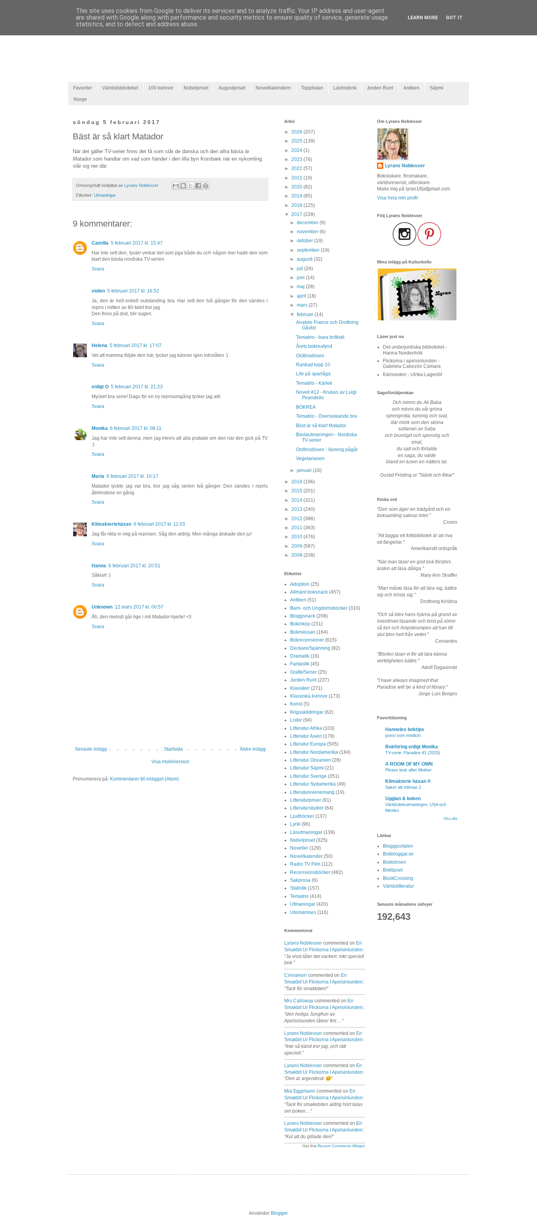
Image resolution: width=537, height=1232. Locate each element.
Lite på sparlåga (313, 374)
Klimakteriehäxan (111, 524)
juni (301, 277)
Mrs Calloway (298, 1001)
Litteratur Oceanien (310, 760)
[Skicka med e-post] (176, 186)
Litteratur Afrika (306, 728)
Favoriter (82, 88)
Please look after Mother (408, 770)
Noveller (299, 848)
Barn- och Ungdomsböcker (319, 608)
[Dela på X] (191, 186)
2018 (297, 205)
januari (305, 470)
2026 (297, 132)
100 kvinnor (160, 88)
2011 (297, 527)
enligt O (100, 386)
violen (98, 291)
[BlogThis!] (183, 186)
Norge (80, 99)
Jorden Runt (380, 88)
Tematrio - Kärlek (314, 383)
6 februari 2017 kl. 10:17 (132, 476)
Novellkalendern (273, 88)
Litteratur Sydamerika (313, 784)
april (302, 296)
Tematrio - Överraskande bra (326, 416)
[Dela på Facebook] (198, 186)
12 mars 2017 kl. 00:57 (139, 607)
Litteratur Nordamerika (314, 752)
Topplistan (312, 88)
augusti (305, 259)
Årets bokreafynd (314, 346)
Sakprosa (300, 880)
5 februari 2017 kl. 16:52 (133, 291)
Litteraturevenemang (312, 792)
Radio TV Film (305, 864)
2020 (297, 187)
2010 (297, 536)
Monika (100, 428)
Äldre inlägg (253, 749)
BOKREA (306, 407)
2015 (297, 491)
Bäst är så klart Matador (321, 425)
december (308, 222)
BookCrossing (398, 878)
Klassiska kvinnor (308, 696)
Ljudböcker (302, 816)
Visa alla (450, 819)
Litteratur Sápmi (307, 768)
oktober (305, 240)
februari (305, 314)
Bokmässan (302, 632)
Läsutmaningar (306, 832)
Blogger (279, 1213)
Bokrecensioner (307, 640)
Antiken (411, 88)
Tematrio (299, 896)
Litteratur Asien (306, 736)
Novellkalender (306, 856)
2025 (297, 141)
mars (303, 305)
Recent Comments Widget (341, 1146)
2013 (297, 509)
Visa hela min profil (397, 198)
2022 (297, 168)
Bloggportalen (398, 846)
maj (301, 286)
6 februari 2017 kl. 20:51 (134, 565)
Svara (98, 269)
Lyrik (295, 824)
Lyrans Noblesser (303, 943)
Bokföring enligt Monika (411, 746)
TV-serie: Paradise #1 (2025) (412, 752)
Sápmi (436, 88)
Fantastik (299, 664)
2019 (297, 196)
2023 (297, 159)
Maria (98, 476)
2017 (297, 214)
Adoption (299, 584)
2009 (297, 546)
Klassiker (300, 688)
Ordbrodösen (310, 355)
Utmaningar (105, 195)
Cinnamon (295, 975)
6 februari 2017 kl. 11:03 (159, 524)
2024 (297, 150)
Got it (454, 17)
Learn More (423, 17)
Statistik (298, 888)
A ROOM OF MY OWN (409, 764)
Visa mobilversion (170, 761)
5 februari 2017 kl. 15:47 (137, 243)
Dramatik (299, 656)
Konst (296, 704)
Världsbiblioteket (120, 88)
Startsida (173, 749)
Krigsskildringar (307, 712)
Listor (296, 720)
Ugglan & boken (403, 798)
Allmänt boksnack (309, 592)
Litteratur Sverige (308, 776)
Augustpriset (232, 88)
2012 (297, 518)
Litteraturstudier (307, 808)
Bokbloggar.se (398, 854)
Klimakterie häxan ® (408, 781)
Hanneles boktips (404, 729)
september (309, 250)
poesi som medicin (403, 735)
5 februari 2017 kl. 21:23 (137, 386)
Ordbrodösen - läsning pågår (327, 449)
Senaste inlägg (91, 749)
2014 (297, 500)
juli (300, 268)
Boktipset (393, 870)
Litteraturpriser (305, 800)
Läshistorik (345, 88)
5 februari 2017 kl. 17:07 (136, 345)
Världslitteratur (398, 886)
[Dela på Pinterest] (206, 186)
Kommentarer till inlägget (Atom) (144, 779)
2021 (297, 178)
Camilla (100, 243)
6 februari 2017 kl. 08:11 (136, 428)
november (308, 231)
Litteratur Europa (308, 744)
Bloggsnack (302, 616)
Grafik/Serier (303, 672)
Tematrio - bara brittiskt (320, 337)
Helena (99, 345)
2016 (297, 481)
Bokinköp (300, 624)
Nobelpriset (196, 88)
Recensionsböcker (310, 872)
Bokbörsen (394, 862)
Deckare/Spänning (310, 648)
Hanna (99, 565)
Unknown (102, 607)
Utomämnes (303, 912)
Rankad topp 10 (313, 364)
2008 (297, 555)
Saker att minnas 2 (403, 787)
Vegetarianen (310, 458)
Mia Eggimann (299, 1091)
